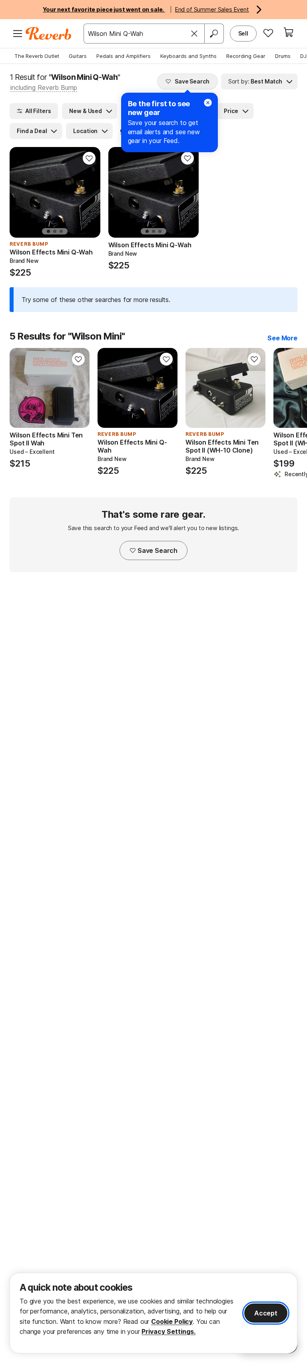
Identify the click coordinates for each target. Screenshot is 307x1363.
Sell (243, 33)
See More (282, 338)
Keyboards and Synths (188, 56)
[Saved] (268, 32)
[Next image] (78, 387)
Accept (265, 1313)
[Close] (194, 34)
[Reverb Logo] (49, 33)
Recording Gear (245, 56)
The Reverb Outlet (36, 56)
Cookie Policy (172, 1321)
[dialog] (153, 1313)
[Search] (213, 33)
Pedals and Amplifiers (123, 56)
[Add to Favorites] (89, 158)
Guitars (78, 56)
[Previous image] (20, 387)
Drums (283, 56)
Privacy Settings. (168, 1331)
